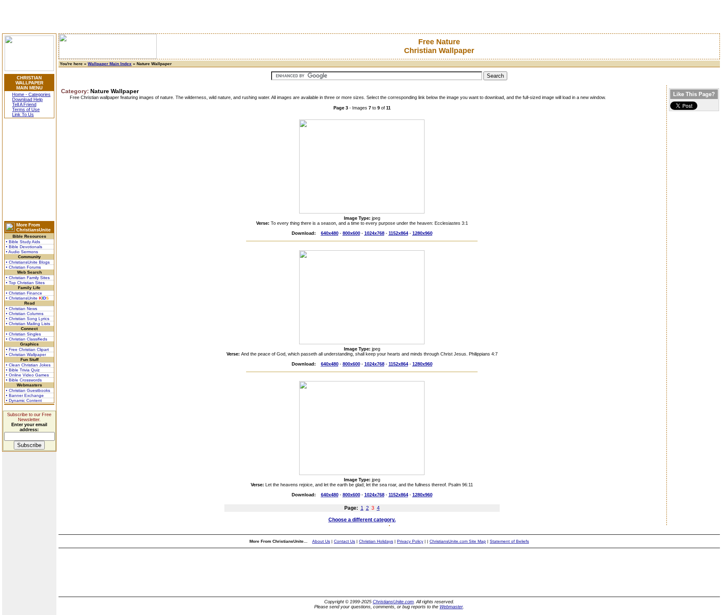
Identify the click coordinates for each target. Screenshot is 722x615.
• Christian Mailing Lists (28, 323)
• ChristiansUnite (27, 298)
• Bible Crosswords (24, 380)
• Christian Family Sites (28, 277)
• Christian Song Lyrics (27, 318)
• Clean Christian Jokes (28, 365)
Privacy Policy (410, 541)
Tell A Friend (24, 104)
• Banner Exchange (25, 395)
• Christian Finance (24, 293)
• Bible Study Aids (23, 241)
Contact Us (344, 541)
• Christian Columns (24, 313)
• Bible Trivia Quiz (23, 370)
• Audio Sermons (22, 251)
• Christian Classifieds (26, 339)
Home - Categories (31, 94)
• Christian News (21, 308)
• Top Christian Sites (25, 282)
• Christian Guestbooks (28, 390)
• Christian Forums (23, 267)
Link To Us (23, 114)
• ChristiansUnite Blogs (28, 262)
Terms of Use (26, 109)
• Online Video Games (27, 375)
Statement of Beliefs (509, 541)
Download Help (27, 99)
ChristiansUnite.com (393, 601)
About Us (321, 541)
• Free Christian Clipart (27, 349)
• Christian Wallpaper (26, 354)
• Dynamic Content (24, 400)
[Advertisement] (29, 169)
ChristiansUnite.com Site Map (458, 541)
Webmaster (451, 606)
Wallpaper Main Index (110, 63)
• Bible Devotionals (24, 246)
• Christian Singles (23, 334)
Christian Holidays (376, 541)
